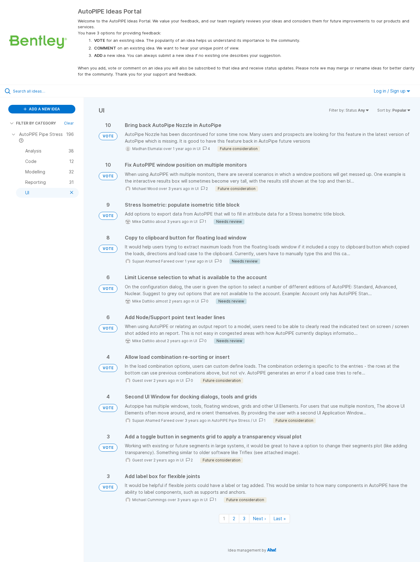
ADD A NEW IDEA (44, 109)
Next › (259, 518)
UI (198, 148)
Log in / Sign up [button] (390, 90)
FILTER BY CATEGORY (36, 123)
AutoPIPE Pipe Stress (231, 420)
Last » (280, 518)
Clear (69, 123)
